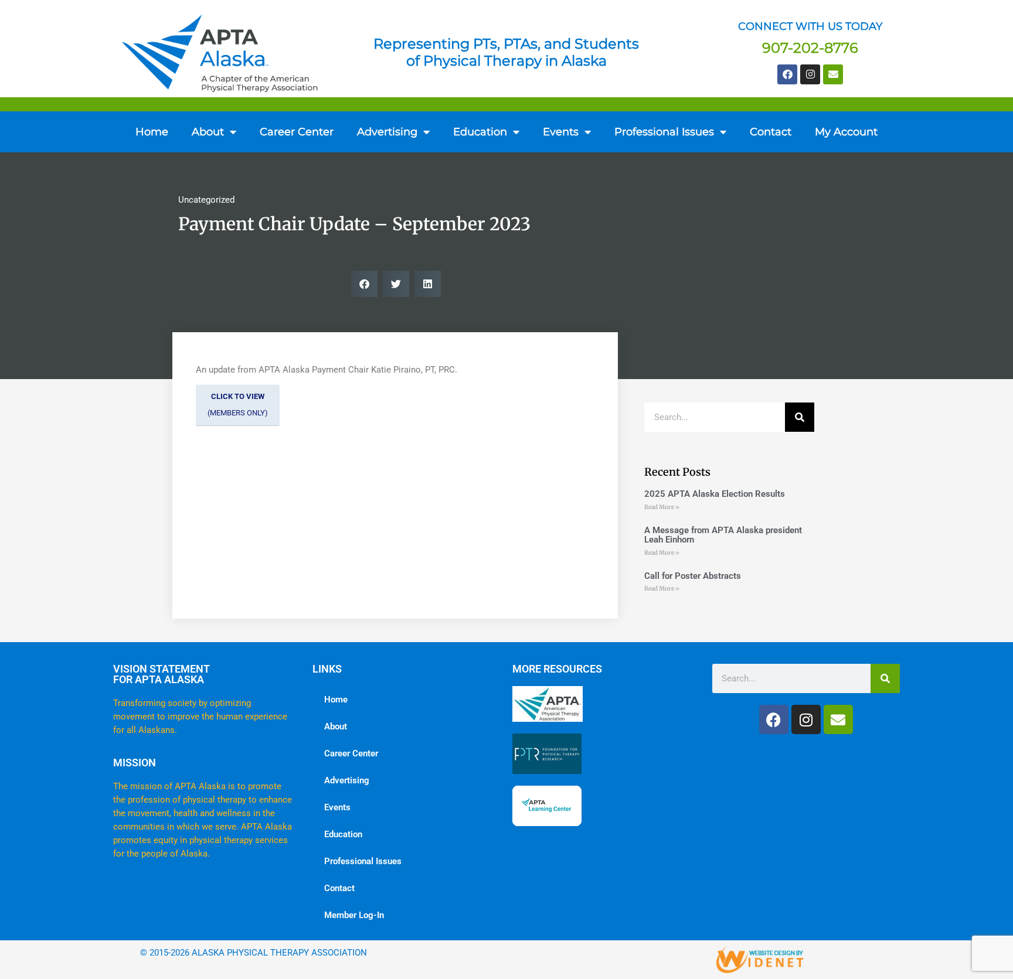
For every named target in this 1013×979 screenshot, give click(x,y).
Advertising (346, 780)
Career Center (297, 131)
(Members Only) (238, 405)
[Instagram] (810, 74)
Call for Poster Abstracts (692, 576)
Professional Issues (363, 861)
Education (343, 834)
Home (151, 131)
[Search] (799, 417)
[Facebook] (787, 74)
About (208, 131)
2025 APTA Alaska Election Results (714, 494)
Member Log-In (354, 915)
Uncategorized (206, 200)
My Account (846, 131)
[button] (364, 284)
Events (561, 131)
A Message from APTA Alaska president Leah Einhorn (723, 535)
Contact (770, 131)
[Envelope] (833, 74)
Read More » (661, 507)
